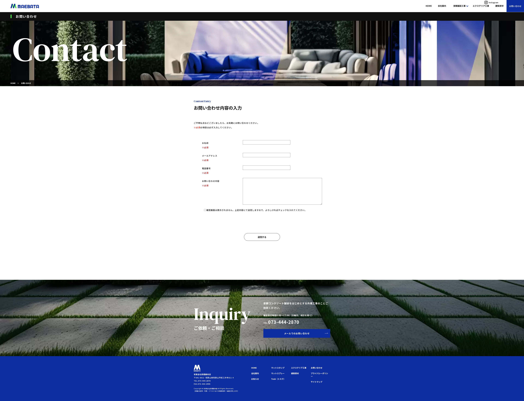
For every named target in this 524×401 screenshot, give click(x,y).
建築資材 (499, 5)
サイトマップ (316, 381)
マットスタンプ (278, 367)
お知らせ (255, 379)
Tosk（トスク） (278, 379)
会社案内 (442, 5)
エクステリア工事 (481, 5)
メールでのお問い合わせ (297, 333)
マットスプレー (278, 373)
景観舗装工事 (459, 5)
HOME (429, 5)
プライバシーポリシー (319, 375)
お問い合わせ (515, 5)
